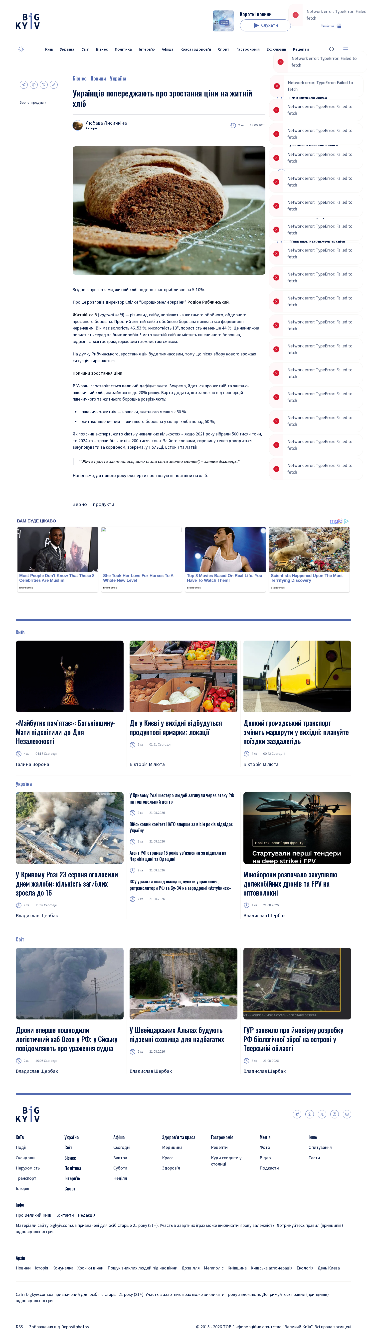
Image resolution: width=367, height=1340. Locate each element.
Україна (67, 49)
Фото (265, 1147)
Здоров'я (171, 1168)
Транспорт (26, 1178)
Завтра (120, 1158)
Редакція (87, 1215)
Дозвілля (191, 1268)
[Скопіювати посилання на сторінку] (54, 85)
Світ (85, 49)
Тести (314, 1158)
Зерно (24, 103)
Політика (123, 49)
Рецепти (219, 1147)
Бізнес (102, 49)
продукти (38, 103)
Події (21, 1147)
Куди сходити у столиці (226, 1161)
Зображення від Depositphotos (59, 1327)
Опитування (320, 1147)
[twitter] (322, 1114)
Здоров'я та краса (178, 1137)
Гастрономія (248, 49)
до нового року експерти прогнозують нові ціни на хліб (151, 476)
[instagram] (334, 1114)
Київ (49, 49)
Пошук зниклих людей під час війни (143, 1268)
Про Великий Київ (33, 1215)
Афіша (168, 49)
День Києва (329, 1268)
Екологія (305, 1268)
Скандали (25, 1158)
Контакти (64, 1215)
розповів (96, 302)
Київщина (237, 1268)
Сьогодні (121, 1147)
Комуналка (62, 1268)
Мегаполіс (213, 1268)
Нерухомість (28, 1168)
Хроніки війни (90, 1268)
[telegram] (297, 1114)
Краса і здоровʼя (196, 49)
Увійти (327, 26)
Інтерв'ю (147, 49)
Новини (98, 78)
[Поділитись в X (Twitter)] (44, 85)
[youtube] (347, 1114)
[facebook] (309, 1114)
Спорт (223, 49)
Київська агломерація (272, 1268)
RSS (19, 1327)
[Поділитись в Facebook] (34, 85)
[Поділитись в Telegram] (24, 85)
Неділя (120, 1178)
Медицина (172, 1147)
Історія (22, 1188)
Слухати (269, 25)
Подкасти (269, 1168)
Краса (168, 1158)
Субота (120, 1168)
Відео (265, 1158)
